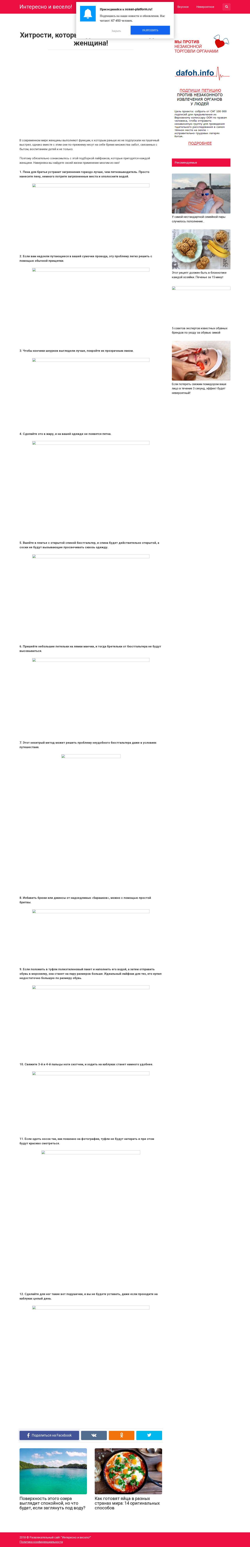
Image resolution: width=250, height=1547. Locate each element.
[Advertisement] (90, 93)
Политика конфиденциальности (41, 1542)
